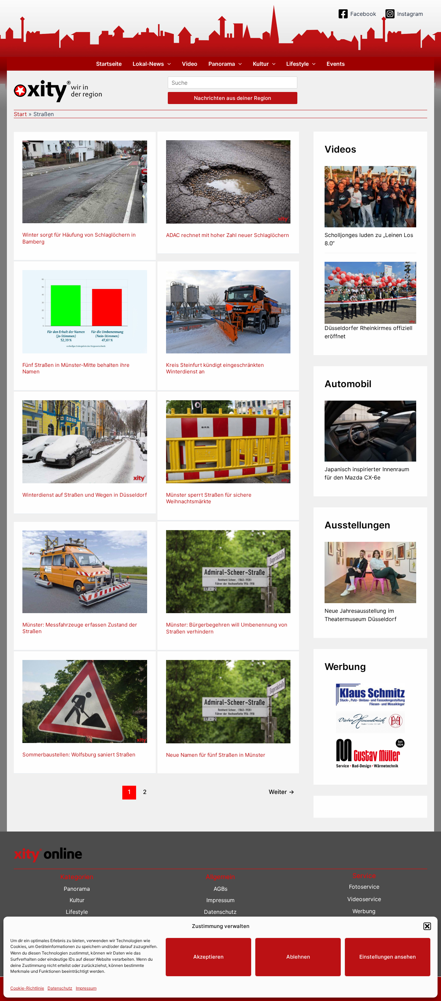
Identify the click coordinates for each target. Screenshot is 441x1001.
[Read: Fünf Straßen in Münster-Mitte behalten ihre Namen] (84, 311)
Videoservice (364, 899)
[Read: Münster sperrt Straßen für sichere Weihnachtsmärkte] (228, 441)
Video (189, 63)
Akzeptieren (208, 956)
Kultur (261, 63)
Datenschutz (60, 987)
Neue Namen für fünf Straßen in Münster (215, 755)
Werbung (364, 911)
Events (336, 63)
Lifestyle (297, 63)
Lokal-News (148, 63)
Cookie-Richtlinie (27, 987)
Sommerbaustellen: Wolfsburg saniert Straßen (78, 754)
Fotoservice (364, 886)
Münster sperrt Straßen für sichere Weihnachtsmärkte (209, 498)
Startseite (109, 63)
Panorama (221, 63)
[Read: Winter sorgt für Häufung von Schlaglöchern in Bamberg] (84, 181)
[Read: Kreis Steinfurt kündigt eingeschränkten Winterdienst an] (228, 311)
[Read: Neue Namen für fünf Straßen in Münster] (228, 701)
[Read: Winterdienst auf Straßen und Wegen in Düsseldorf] (84, 441)
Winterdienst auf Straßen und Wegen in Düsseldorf (84, 495)
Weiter (281, 791)
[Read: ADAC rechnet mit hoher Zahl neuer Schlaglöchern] (228, 181)
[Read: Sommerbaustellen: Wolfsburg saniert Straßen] (84, 701)
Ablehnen (298, 956)
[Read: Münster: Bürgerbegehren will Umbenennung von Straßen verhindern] (228, 571)
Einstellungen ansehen (387, 956)
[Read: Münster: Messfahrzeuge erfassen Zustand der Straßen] (84, 571)
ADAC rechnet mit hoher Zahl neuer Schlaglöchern (227, 235)
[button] (427, 926)
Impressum (86, 987)
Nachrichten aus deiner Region (232, 98)
